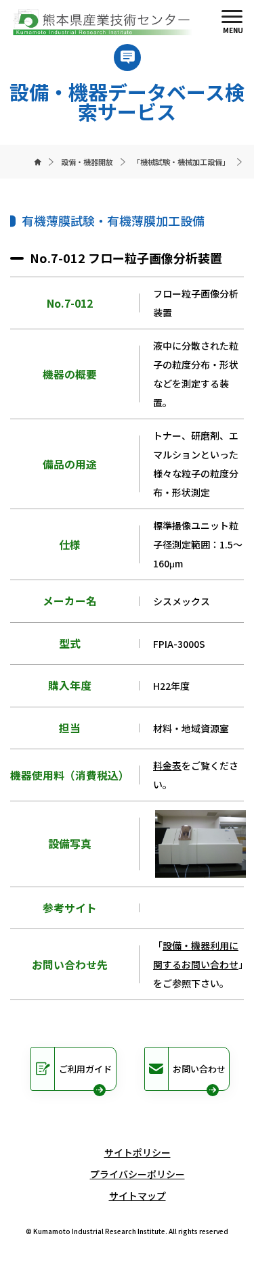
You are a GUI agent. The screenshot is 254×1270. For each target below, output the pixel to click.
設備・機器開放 (87, 161)
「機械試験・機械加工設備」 (181, 161)
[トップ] (37, 161)
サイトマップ (137, 1195)
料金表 (167, 765)
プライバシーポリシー (137, 1174)
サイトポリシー (137, 1152)
